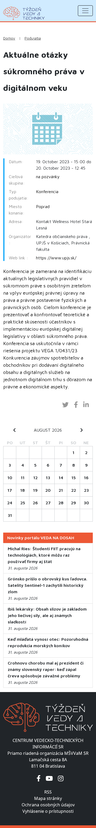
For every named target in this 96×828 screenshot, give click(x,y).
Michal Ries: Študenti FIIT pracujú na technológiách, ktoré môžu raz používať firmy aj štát (44, 555)
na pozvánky (48, 176)
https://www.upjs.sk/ (56, 257)
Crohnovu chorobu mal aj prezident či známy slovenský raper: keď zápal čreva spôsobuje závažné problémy (45, 669)
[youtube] (49, 778)
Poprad (43, 206)
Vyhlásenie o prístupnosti (48, 811)
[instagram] (60, 778)
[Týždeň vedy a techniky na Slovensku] (24, 13)
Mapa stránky (48, 798)
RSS (48, 792)
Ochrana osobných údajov (48, 805)
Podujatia (33, 38)
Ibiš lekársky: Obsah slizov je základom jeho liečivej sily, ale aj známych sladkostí (47, 615)
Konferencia (47, 191)
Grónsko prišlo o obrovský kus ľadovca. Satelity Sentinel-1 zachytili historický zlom (47, 585)
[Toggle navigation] (85, 10)
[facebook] (39, 778)
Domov (9, 38)
